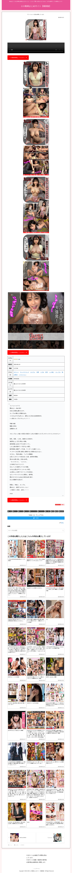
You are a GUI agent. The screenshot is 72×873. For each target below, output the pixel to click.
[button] (63, 530)
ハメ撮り (51, 372)
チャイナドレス (24, 372)
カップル (58, 372)
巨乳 (46, 372)
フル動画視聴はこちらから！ (17, 57)
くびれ (42, 372)
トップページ (37, 868)
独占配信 (61, 511)
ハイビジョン (22, 374)
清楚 (37, 372)
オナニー (16, 372)
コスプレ (32, 372)
